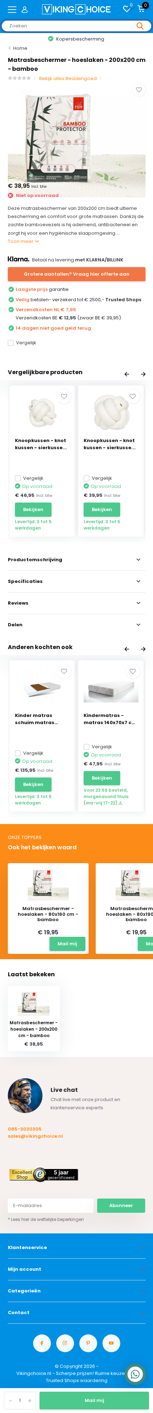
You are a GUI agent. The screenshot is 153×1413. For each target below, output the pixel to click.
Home (20, 48)
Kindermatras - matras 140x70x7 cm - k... (110, 719)
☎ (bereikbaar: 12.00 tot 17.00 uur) (77, 39)
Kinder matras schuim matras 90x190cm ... (34, 719)
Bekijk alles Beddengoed (68, 78)
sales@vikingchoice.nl (35, 1136)
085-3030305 (25, 1129)
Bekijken (33, 509)
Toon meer (21, 241)
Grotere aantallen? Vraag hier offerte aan (77, 274)
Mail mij (94, 1400)
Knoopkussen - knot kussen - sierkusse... (41, 444)
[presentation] (127, 374)
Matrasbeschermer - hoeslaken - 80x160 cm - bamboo (48, 914)
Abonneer (121, 1205)
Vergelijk (26, 342)
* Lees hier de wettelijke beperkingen (46, 1219)
